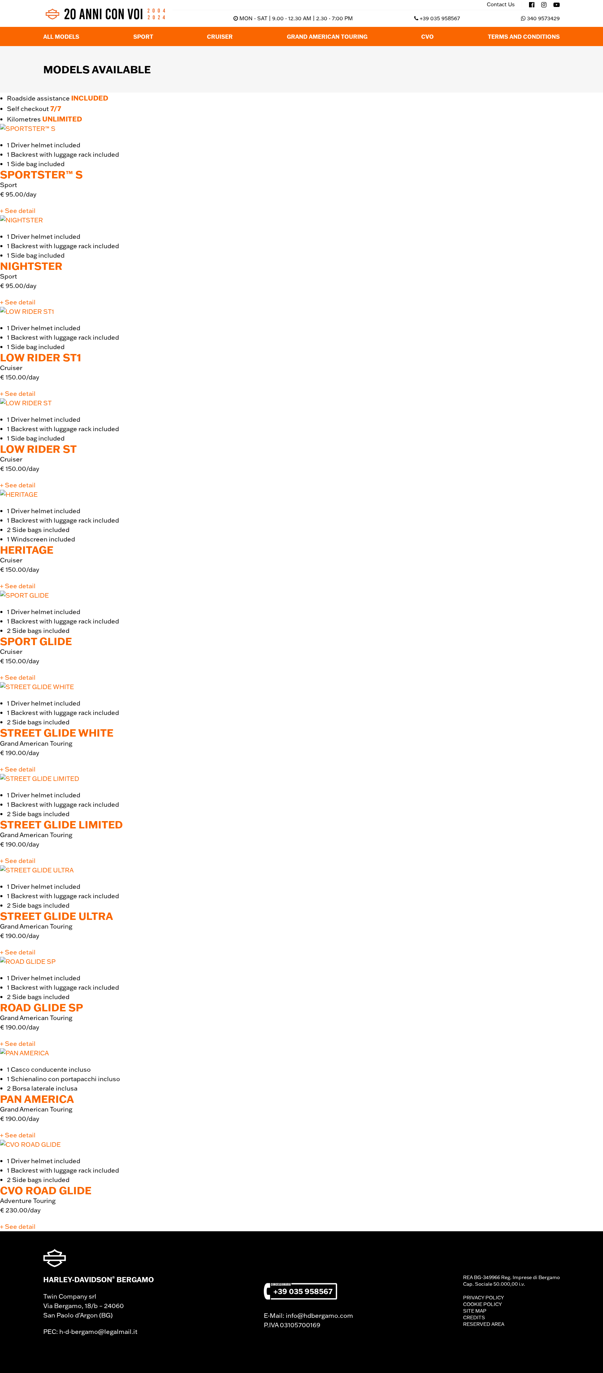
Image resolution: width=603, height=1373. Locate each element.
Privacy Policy (483, 1297)
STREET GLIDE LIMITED (61, 824)
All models (61, 36)
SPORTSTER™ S (41, 174)
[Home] (105, 14)
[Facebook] (531, 5)
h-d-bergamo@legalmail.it (98, 1332)
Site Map (474, 1311)
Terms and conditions (524, 36)
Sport (143, 36)
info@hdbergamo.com (319, 1316)
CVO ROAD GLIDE (45, 1190)
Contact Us (501, 4)
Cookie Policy (482, 1304)
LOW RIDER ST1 (40, 357)
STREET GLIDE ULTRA (56, 916)
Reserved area (483, 1324)
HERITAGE (26, 549)
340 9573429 (543, 18)
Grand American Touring (327, 36)
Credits (474, 1317)
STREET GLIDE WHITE (56, 732)
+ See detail (18, 211)
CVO (427, 36)
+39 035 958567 (440, 18)
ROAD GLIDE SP (41, 1007)
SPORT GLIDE (36, 641)
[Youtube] (556, 5)
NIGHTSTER (31, 266)
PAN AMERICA (37, 1099)
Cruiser (220, 36)
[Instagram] (543, 5)
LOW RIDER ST (38, 449)
